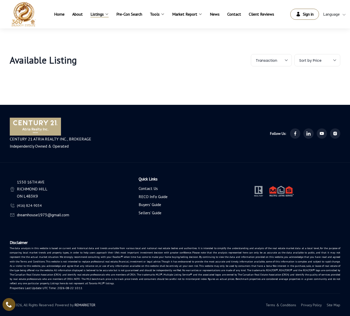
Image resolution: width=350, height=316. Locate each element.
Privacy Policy (311, 305)
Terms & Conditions (281, 305)
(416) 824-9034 (29, 205)
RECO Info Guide (153, 196)
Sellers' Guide (150, 212)
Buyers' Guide (150, 204)
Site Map (333, 305)
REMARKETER (85, 305)
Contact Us (148, 188)
